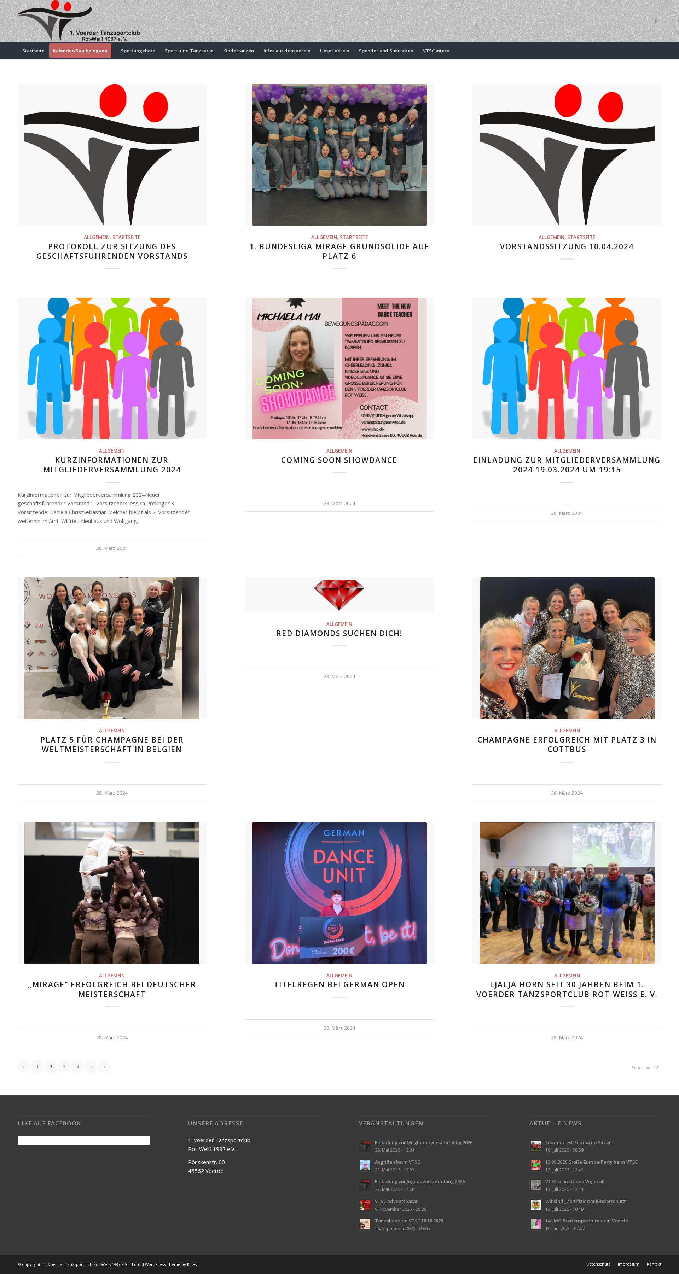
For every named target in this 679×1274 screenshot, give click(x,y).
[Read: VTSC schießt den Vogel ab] (535, 1185)
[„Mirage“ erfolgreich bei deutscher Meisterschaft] (112, 893)
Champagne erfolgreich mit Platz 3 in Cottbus (567, 744)
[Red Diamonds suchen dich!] (339, 594)
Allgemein (97, 237)
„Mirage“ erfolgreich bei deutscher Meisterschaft (112, 989)
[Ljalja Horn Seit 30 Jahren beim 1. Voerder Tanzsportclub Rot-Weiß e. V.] (566, 893)
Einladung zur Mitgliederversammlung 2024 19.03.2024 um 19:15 (567, 465)
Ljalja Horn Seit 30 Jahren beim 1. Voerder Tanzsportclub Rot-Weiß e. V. (567, 989)
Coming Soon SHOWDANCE (339, 460)
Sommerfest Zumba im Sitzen (578, 1142)
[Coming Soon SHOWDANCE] (339, 368)
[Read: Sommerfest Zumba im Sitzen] (535, 1146)
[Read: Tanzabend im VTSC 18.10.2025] (365, 1224)
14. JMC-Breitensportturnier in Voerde (586, 1220)
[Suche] (656, 50)
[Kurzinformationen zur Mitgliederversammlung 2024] (112, 368)
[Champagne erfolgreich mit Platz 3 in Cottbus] (566, 648)
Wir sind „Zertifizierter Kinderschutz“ (586, 1201)
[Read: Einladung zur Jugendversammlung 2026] (365, 1185)
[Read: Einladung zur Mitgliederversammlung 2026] (365, 1146)
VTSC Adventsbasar (396, 1201)
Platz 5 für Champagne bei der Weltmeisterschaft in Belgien (112, 744)
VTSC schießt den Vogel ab (575, 1181)
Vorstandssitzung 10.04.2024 (567, 246)
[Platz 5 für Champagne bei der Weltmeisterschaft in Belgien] (112, 648)
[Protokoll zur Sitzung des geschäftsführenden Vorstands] (112, 155)
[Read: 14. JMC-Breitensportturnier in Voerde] (535, 1224)
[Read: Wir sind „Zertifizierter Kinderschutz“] (535, 1204)
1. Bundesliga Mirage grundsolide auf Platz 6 (339, 251)
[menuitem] (33, 50)
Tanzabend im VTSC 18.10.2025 (409, 1220)
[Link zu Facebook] (656, 21)
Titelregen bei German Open (339, 984)
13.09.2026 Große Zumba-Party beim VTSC (591, 1162)
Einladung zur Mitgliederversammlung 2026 (423, 1142)
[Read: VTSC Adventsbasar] (365, 1204)
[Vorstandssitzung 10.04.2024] (566, 155)
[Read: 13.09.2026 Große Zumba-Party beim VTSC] (535, 1165)
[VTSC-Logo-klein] (80, 21)
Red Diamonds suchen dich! (339, 633)
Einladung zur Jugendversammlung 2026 (420, 1181)
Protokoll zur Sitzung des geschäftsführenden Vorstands (112, 251)
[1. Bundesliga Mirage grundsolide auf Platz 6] (339, 155)
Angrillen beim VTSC (397, 1162)
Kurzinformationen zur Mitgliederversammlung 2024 (112, 465)
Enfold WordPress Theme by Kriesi (165, 1264)
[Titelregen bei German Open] (339, 893)
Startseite (126, 237)
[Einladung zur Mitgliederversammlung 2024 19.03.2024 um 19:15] (566, 368)
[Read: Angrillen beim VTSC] (365, 1165)
